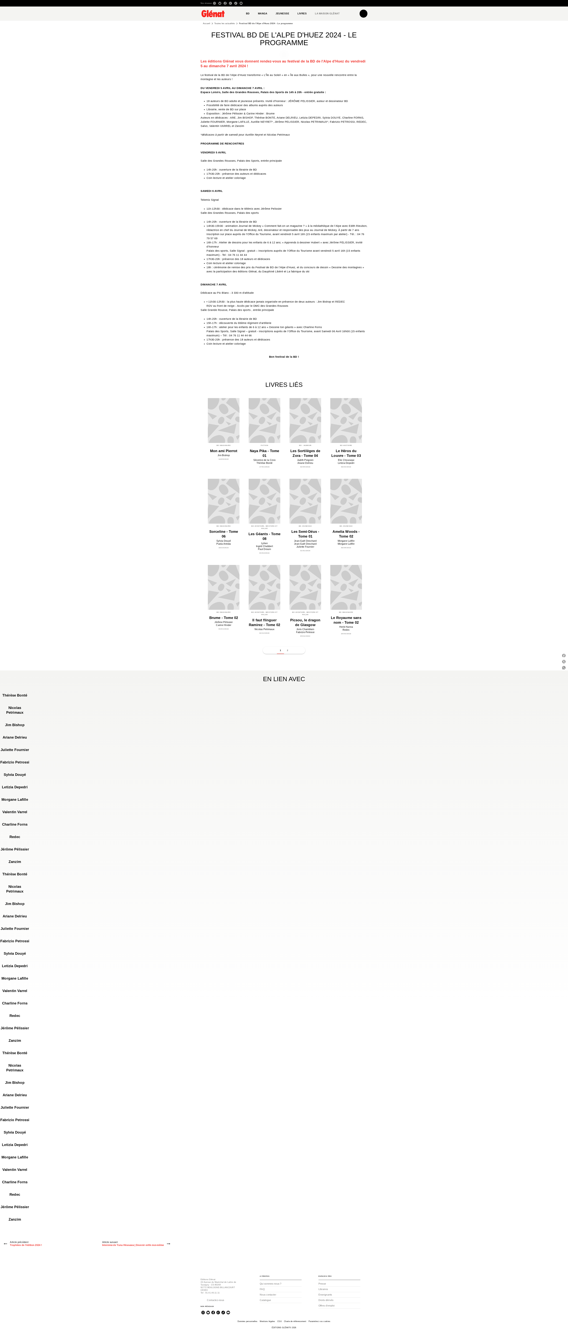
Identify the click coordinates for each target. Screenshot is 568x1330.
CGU (279, 1321)
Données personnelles (247, 1321)
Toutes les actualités (224, 23)
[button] (326, 3)
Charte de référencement (295, 1321)
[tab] (247, 14)
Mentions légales (267, 1321)
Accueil (206, 23)
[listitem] (214, 3)
